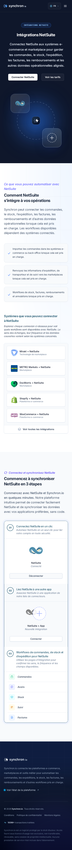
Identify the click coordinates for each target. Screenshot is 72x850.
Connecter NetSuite (23, 77)
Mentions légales (52, 815)
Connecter (36, 638)
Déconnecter (36, 575)
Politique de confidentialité (29, 815)
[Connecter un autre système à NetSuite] (52, 137)
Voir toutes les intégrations (38, 429)
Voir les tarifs (52, 77)
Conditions (9, 815)
